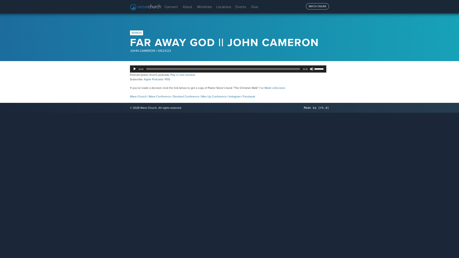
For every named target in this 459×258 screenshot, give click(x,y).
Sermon (136, 33)
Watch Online (317, 6)
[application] (228, 69)
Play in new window (182, 75)
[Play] (134, 69)
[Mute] (311, 69)
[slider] (319, 68)
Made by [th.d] (316, 107)
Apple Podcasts (153, 79)
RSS (167, 79)
